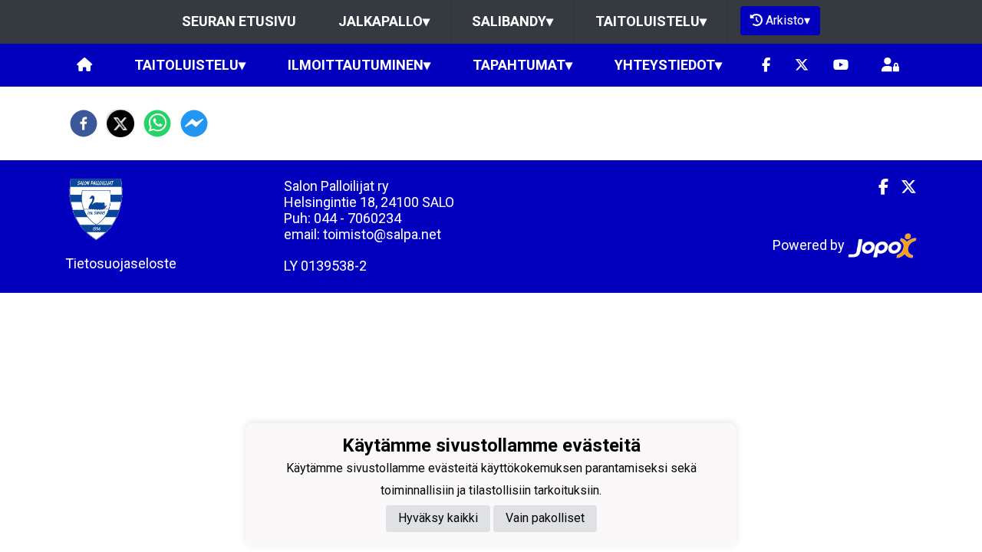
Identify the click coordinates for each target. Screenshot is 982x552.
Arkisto (788, 20)
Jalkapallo (384, 21)
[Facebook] (766, 65)
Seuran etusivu (239, 21)
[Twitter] (802, 65)
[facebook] (83, 123)
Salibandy (512, 21)
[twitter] (120, 123)
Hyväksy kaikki (438, 518)
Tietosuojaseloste (120, 263)
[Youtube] (841, 65)
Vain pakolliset (545, 518)
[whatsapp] (157, 123)
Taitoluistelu (651, 21)
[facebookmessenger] (194, 123)
